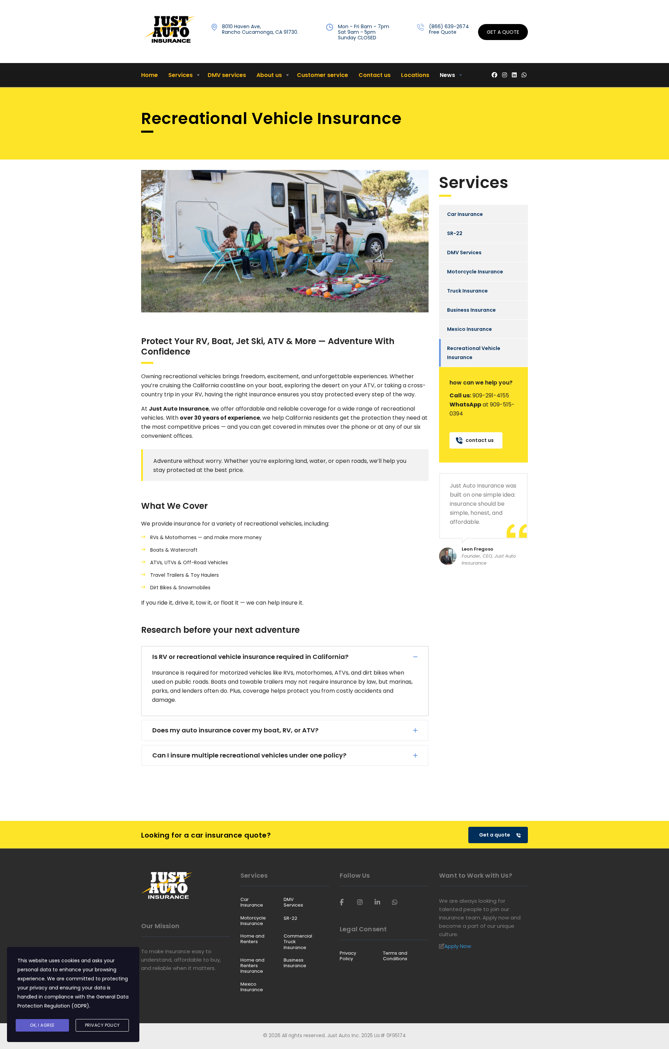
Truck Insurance (467, 290)
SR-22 (454, 233)
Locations (415, 75)
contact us (480, 440)
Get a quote (494, 834)
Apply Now (457, 946)
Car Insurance (465, 214)
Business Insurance (471, 309)
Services (180, 75)
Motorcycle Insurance (475, 271)
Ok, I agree (42, 1025)
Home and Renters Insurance (252, 965)
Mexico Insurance (469, 329)
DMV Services (464, 252)
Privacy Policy (348, 956)
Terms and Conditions (395, 956)
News (447, 75)
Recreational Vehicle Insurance (473, 353)
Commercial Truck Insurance (298, 941)
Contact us (375, 75)
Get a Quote (503, 32)
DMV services (227, 75)
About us (269, 75)
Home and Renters (252, 939)
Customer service (322, 75)
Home (149, 75)
